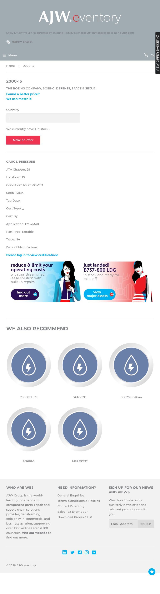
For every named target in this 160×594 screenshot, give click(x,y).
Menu (12, 55)
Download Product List (75, 517)
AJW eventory (26, 565)
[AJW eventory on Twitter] (72, 553)
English (27, 41)
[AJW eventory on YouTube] (94, 553)
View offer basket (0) (157, 53)
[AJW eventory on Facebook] (80, 553)
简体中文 (17, 41)
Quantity (12, 110)
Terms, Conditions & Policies (79, 501)
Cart (153, 55)
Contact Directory (71, 506)
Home (10, 65)
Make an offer (23, 140)
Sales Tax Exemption (73, 512)
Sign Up (145, 524)
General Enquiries (71, 495)
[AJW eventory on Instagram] (87, 553)
